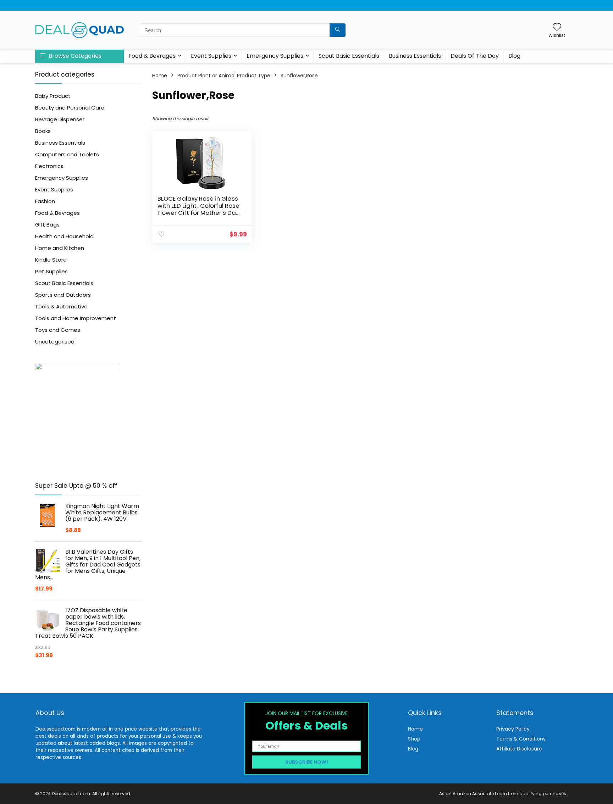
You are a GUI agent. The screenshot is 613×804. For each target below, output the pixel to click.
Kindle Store (51, 259)
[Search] (338, 30)
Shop (414, 738)
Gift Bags (47, 224)
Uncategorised (54, 341)
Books (43, 131)
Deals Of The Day (475, 56)
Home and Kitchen (59, 248)
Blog (514, 56)
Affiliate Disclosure (519, 748)
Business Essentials (415, 56)
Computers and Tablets (67, 154)
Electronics (49, 166)
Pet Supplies (51, 271)
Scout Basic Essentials (349, 56)
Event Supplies (211, 56)
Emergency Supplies (275, 56)
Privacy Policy (513, 728)
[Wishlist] (557, 27)
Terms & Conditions (521, 738)
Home (159, 75)
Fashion (45, 201)
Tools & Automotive (61, 306)
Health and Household (64, 236)
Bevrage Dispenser (59, 119)
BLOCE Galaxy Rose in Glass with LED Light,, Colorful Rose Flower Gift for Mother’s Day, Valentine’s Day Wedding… (199, 209)
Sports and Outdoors (63, 294)
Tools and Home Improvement (75, 318)
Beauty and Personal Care (69, 107)
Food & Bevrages (152, 56)
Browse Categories (74, 56)
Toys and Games (57, 330)
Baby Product (53, 96)
